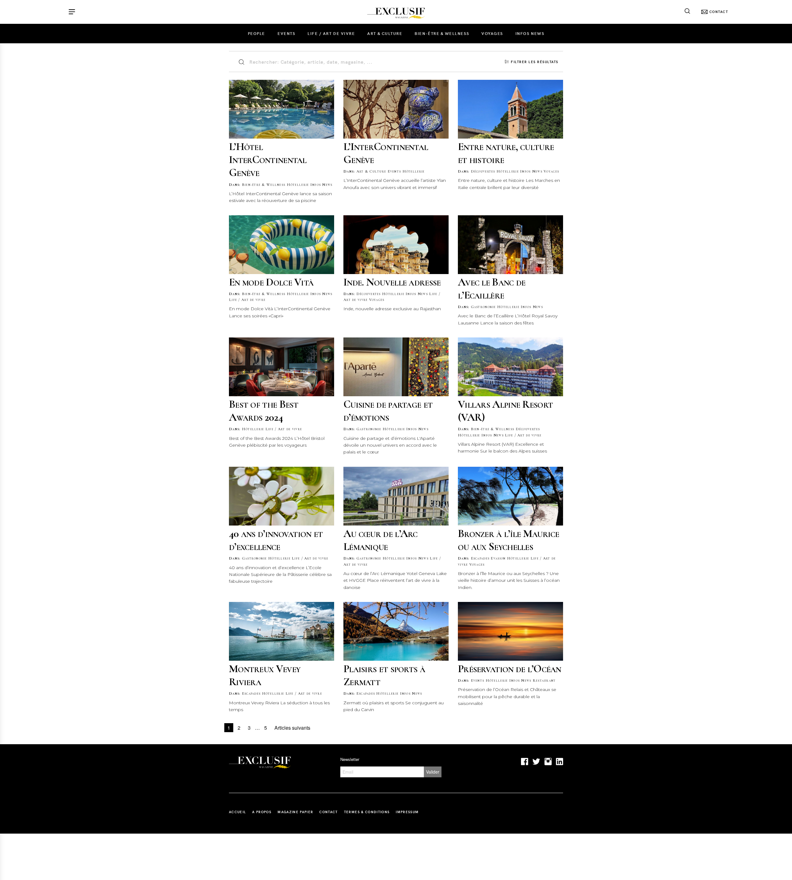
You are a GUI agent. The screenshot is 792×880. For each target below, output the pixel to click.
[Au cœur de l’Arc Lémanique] (396, 496)
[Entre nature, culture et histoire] (510, 109)
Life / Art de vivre (331, 33)
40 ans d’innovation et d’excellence (276, 540)
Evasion (498, 558)
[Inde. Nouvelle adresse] (396, 244)
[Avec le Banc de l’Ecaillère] (510, 244)
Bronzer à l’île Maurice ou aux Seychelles (508, 540)
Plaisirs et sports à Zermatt (384, 675)
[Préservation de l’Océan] (510, 631)
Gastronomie (483, 306)
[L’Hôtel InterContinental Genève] (281, 109)
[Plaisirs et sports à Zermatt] (396, 631)
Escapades (480, 558)
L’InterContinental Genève (385, 153)
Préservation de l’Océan (509, 668)
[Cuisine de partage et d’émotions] (396, 366)
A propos (261, 811)
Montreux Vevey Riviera (264, 675)
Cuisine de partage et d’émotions (388, 410)
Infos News (529, 33)
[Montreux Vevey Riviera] (281, 631)
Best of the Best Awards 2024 (264, 410)
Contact (328, 811)
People (256, 33)
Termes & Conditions (367, 811)
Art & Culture (384, 33)
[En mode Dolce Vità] (281, 244)
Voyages (492, 33)
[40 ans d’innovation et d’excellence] (281, 496)
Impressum (407, 811)
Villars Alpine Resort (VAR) (505, 410)
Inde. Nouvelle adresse (392, 282)
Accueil (237, 811)
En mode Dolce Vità (271, 282)
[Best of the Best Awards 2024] (281, 366)
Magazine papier (295, 811)
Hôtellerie (298, 184)
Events (286, 33)
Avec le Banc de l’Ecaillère (491, 288)
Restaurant (544, 680)
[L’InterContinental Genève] (396, 109)
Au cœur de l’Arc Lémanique (380, 540)
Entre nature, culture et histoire (506, 153)
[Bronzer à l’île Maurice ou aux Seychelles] (510, 496)
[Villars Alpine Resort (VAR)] (510, 366)
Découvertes (483, 171)
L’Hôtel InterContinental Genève (268, 159)
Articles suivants (292, 727)
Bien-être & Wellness (442, 33)
